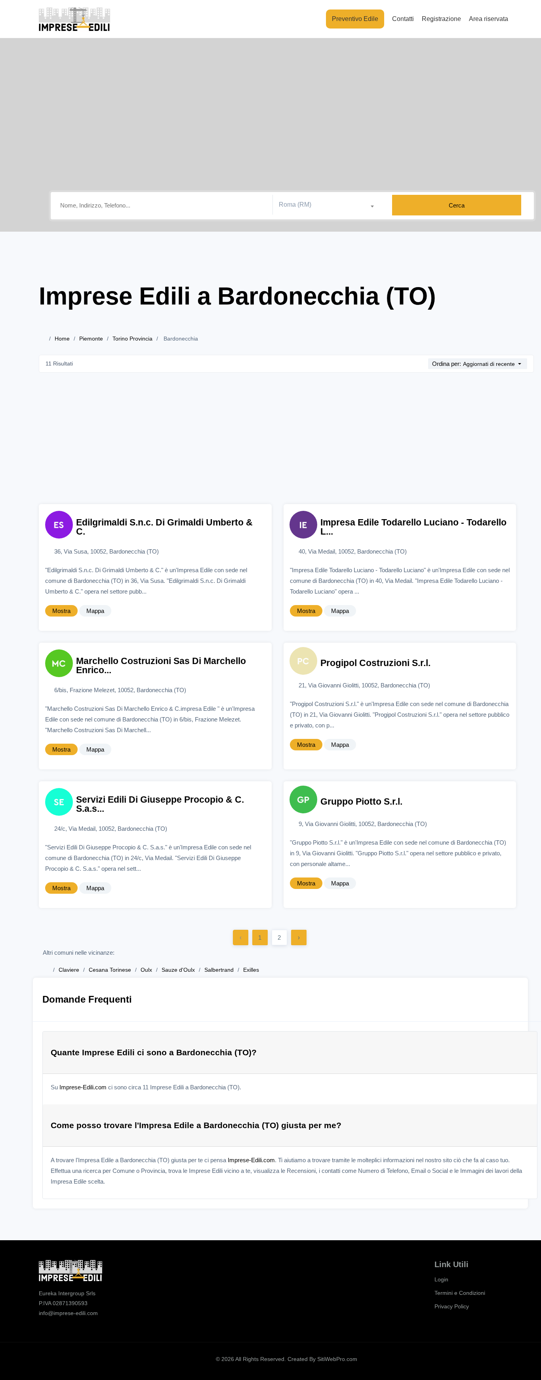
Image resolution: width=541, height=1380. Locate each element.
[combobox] (329, 205)
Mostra (61, 610)
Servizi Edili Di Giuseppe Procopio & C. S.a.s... (160, 804)
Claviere (69, 970)
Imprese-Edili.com (83, 1087)
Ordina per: (446, 363)
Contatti (403, 18)
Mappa (95, 610)
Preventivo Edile (355, 18)
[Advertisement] (286, 444)
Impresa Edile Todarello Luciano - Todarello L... (413, 527)
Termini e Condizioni (459, 1293)
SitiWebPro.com (337, 1359)
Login (441, 1279)
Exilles (251, 970)
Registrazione (441, 18)
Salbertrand (219, 970)
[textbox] (329, 205)
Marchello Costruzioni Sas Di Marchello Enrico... (161, 665)
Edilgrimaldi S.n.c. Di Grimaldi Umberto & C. (164, 527)
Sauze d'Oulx (178, 970)
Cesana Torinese (110, 970)
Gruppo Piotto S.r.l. (361, 802)
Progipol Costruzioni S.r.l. (375, 663)
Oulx (146, 970)
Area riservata (488, 18)
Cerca (457, 205)
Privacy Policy (451, 1306)
